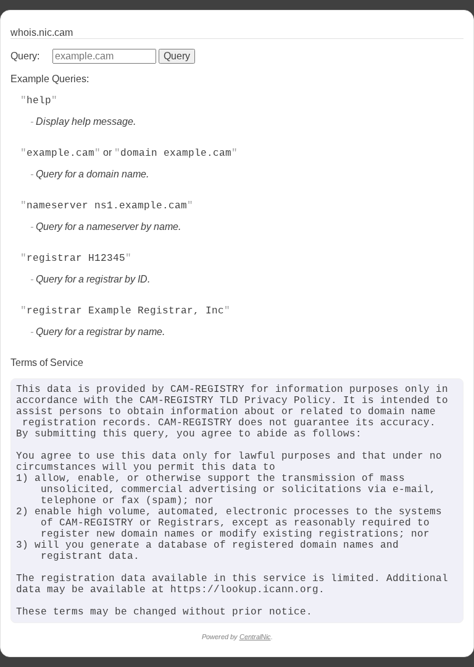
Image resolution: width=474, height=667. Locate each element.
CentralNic (255, 636)
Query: (25, 56)
